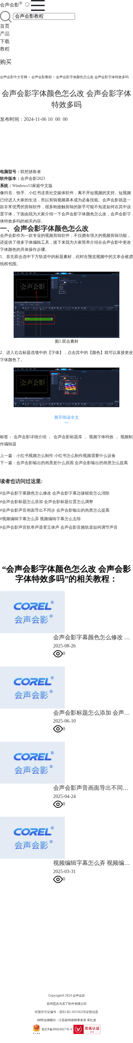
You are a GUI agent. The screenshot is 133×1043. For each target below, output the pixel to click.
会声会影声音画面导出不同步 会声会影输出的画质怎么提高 (54, 510)
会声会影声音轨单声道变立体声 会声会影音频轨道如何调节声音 (59, 527)
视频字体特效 (101, 436)
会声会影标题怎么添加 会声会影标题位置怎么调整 (46, 501)
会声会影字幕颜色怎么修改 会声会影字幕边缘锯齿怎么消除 (54, 493)
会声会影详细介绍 (30, 436)
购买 (6, 62)
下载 (5, 41)
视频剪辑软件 (57, 235)
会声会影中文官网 (13, 77)
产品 (5, 33)
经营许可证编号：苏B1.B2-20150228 (60, 1012)
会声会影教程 (41, 77)
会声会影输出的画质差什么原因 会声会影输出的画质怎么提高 (72, 462)
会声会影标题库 (68, 436)
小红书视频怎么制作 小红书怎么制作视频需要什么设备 (66, 455)
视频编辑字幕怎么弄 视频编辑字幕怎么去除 (40, 518)
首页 (5, 26)
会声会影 (11, 5)
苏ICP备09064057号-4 (57, 1029)
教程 (5, 49)
